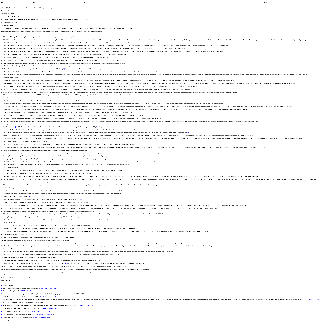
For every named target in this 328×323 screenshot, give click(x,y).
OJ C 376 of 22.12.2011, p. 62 (47, 288)
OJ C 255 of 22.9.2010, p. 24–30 (41, 311)
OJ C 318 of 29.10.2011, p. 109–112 (38, 320)
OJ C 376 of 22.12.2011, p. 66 (85, 305)
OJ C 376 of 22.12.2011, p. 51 (41, 317)
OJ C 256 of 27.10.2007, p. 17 (45, 314)
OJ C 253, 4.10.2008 (26, 291)
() (64, 69)
